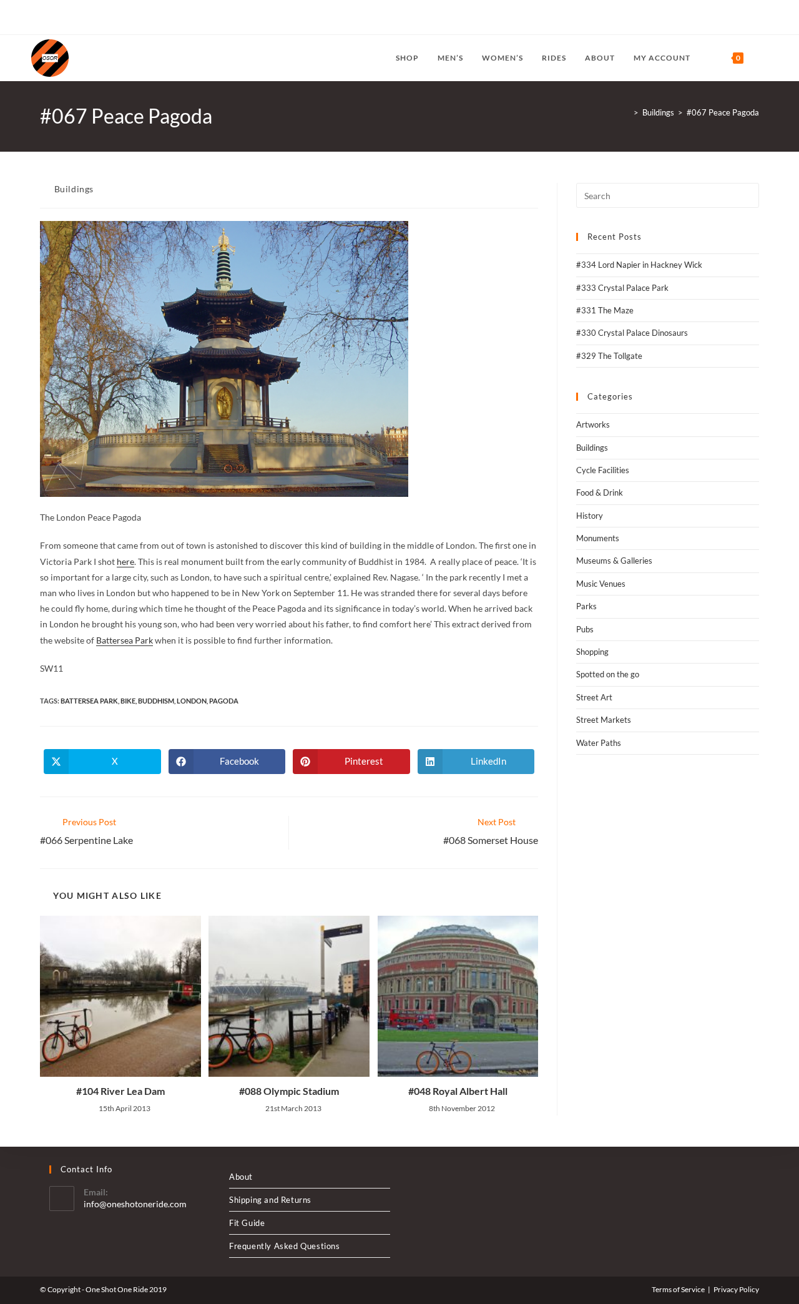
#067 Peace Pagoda (723, 112)
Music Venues (600, 584)
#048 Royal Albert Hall (457, 1091)
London (192, 701)
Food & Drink (599, 493)
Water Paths (598, 743)
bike (127, 701)
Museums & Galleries (614, 561)
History (589, 516)
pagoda (223, 701)
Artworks (593, 424)
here (125, 561)
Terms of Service (678, 1289)
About (241, 1177)
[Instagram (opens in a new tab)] (63, 17)
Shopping (592, 652)
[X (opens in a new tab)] (36, 17)
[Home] (627, 112)
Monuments (597, 538)
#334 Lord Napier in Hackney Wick (639, 265)
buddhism (156, 701)
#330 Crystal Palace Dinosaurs (632, 333)
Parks (586, 606)
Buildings (74, 189)
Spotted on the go (607, 674)
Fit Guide (247, 1223)
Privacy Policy (736, 1289)
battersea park (89, 701)
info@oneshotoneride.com (135, 1204)
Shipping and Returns (270, 1200)
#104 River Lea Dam (120, 1091)
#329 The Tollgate (609, 356)
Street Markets (603, 720)
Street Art (594, 697)
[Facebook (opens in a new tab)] (49, 17)
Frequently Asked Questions (284, 1246)
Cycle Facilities (602, 470)
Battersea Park (124, 640)
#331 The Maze (605, 310)
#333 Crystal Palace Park (622, 288)
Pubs (585, 629)
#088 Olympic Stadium (289, 1091)
